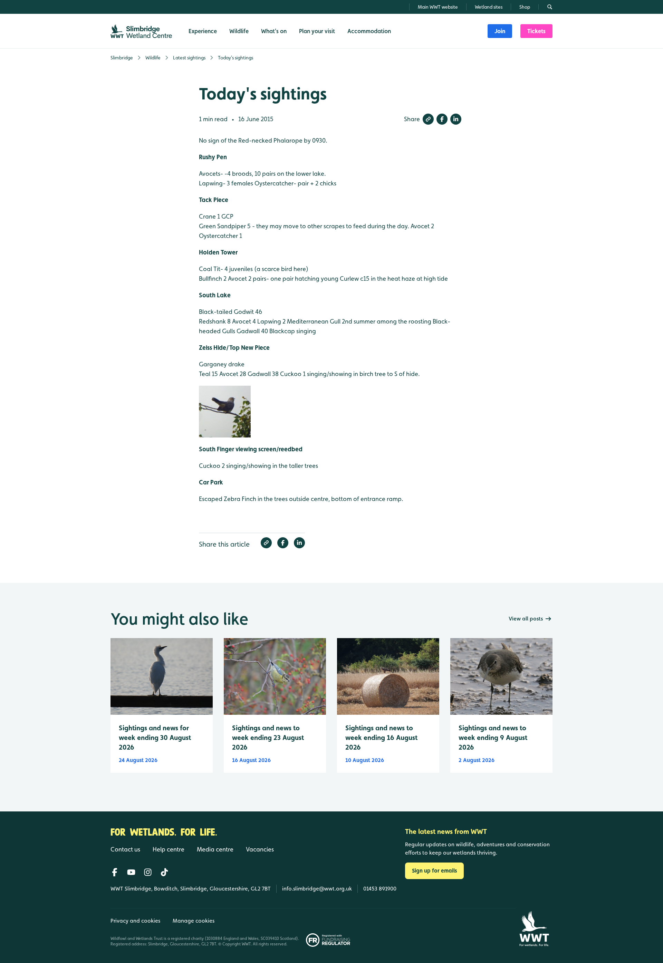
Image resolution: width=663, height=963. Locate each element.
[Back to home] (534, 928)
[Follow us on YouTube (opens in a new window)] (131, 872)
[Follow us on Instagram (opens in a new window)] (148, 872)
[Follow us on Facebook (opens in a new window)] (114, 872)
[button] (428, 119)
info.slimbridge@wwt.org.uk (317, 888)
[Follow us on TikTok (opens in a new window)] (164, 872)
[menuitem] (500, 31)
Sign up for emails (434, 870)
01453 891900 (379, 888)
